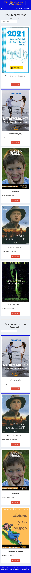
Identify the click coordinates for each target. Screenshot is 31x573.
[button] (1, 8)
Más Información (15, 85)
